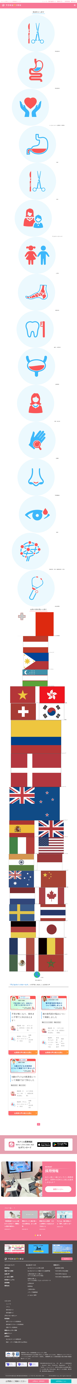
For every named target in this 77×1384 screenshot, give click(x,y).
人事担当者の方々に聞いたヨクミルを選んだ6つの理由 (35, 1275)
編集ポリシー (8, 1333)
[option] (39, 1220)
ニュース (8, 1304)
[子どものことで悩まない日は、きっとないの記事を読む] (47, 1214)
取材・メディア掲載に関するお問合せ (16, 1342)
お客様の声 (31, 1283)
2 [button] (37, 1235)
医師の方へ (57, 1265)
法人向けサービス (31, 1265)
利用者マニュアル (10, 1280)
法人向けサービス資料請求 (13, 1339)
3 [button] (40, 1235)
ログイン (66, 1259)
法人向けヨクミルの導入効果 (36, 1268)
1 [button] (35, 1235)
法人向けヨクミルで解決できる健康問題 (39, 1271)
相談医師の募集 (59, 1268)
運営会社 (7, 1285)
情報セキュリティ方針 (11, 1330)
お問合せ (7, 1336)
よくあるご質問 (9, 1277)
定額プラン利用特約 (11, 1327)
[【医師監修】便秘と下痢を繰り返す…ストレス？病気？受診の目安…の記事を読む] (65, 1214)
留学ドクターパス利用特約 (13, 1321)
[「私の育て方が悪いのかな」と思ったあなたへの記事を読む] (30, 1214)
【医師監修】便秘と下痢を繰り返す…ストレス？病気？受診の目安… (64, 1223)
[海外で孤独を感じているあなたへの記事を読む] (12, 1214)
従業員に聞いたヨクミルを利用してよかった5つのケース (39, 1279)
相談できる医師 (9, 1271)
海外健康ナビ (10, 1312)
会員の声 (7, 1274)
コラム (8, 1307)
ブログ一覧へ (8, 1208)
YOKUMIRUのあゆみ (61, 1274)
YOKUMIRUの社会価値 (61, 1271)
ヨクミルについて (10, 1265)
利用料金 (7, 1268)
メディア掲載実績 (33, 1292)
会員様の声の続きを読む (23, 1052)
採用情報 (7, 1282)
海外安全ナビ (10, 1310)
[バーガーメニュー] (74, 5)
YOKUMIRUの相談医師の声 (63, 1277)
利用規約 (7, 1318)
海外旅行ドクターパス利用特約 (15, 1324)
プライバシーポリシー (11, 1315)
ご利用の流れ (31, 1289)
